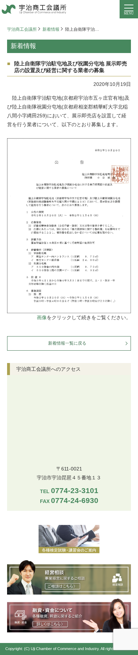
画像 (42, 317)
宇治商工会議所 (22, 29)
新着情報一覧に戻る (67, 343)
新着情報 (50, 29)
